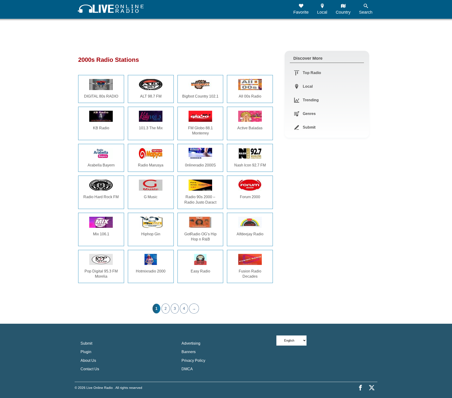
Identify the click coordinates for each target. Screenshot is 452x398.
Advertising (191, 343)
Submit (86, 343)
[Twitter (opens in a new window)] (371, 387)
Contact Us (90, 369)
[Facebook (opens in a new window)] (360, 387)
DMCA (187, 369)
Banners (189, 352)
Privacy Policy (193, 361)
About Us (88, 361)
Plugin (86, 352)
